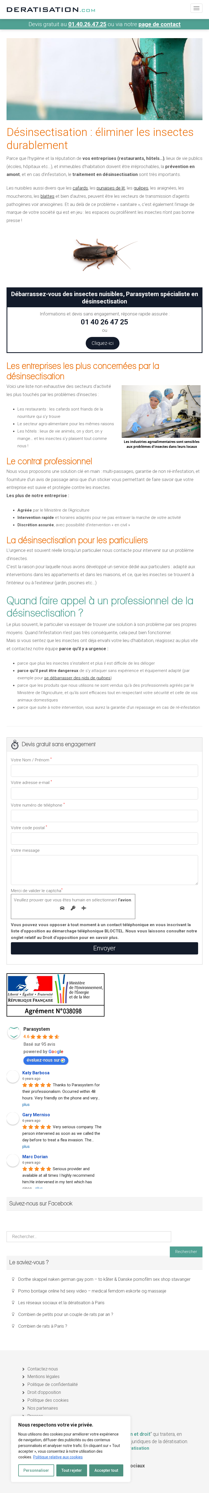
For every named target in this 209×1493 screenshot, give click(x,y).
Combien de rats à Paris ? (42, 1326)
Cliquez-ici (102, 343)
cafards (80, 188)
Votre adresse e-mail (31, 782)
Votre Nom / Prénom (31, 759)
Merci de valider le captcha (71, 895)
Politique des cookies (48, 1400)
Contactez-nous (42, 1369)
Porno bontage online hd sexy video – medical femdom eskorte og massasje (92, 1291)
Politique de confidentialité (52, 1384)
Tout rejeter (72, 1470)
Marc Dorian (35, 1156)
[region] (71, 1449)
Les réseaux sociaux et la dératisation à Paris (61, 1302)
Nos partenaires (42, 1408)
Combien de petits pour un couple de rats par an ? (65, 1314)
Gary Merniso (36, 1114)
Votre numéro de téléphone (38, 805)
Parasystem (36, 1029)
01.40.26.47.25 (87, 24)
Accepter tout (106, 1470)
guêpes (141, 188)
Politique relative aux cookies (58, 1457)
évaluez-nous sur (43, 1060)
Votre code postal (29, 827)
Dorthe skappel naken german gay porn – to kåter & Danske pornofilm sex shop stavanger (104, 1279)
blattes (47, 196)
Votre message (25, 850)
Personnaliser (36, 1470)
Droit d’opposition (44, 1392)
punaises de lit (111, 188)
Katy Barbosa (36, 1072)
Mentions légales (43, 1376)
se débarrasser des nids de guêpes (77, 678)
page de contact (160, 24)
